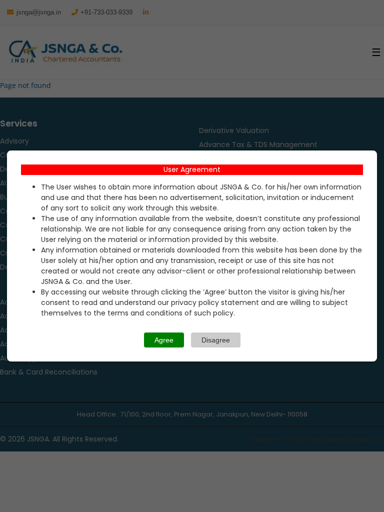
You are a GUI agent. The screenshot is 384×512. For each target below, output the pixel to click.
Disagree (216, 340)
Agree (164, 340)
